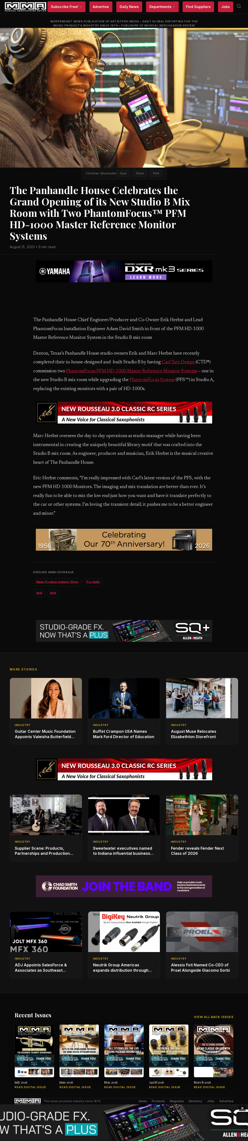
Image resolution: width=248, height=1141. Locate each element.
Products (158, 1101)
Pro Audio (93, 582)
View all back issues (213, 1017)
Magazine (177, 1101)
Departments (160, 7)
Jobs (225, 7)
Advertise (101, 7)
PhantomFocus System (152, 380)
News (143, 1101)
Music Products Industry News (57, 582)
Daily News (129, 7)
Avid (39, 593)
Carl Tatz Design (178, 362)
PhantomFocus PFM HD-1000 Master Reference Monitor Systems (131, 371)
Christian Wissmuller (101, 173)
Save (123, 173)
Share (140, 173)
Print (156, 173)
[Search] (238, 7)
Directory (195, 1101)
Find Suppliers (198, 7)
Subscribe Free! (64, 7)
